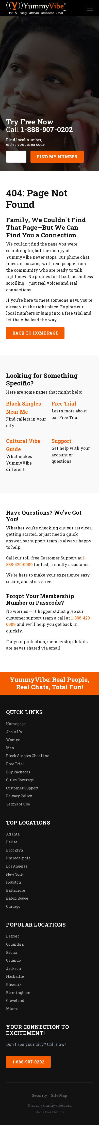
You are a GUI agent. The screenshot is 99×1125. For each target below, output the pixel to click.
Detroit (12, 936)
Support (61, 441)
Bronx (11, 952)
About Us (14, 731)
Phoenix (14, 984)
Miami (12, 1008)
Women (13, 739)
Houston (13, 882)
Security (39, 1095)
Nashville (15, 976)
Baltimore (15, 890)
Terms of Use (18, 804)
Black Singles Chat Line (27, 755)
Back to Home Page (35, 333)
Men (10, 747)
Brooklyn (14, 850)
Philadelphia (18, 858)
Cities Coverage (20, 779)
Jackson (13, 968)
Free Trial (64, 403)
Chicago (13, 906)
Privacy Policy (19, 796)
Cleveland (15, 1000)
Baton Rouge (17, 898)
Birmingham (18, 992)
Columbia (15, 944)
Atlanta (13, 834)
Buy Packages (18, 772)
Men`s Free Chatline (49, 1112)
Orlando (13, 960)
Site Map (59, 1095)
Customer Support (22, 788)
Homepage (16, 723)
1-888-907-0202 (28, 1061)
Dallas (12, 842)
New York (15, 874)
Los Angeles (16, 866)
